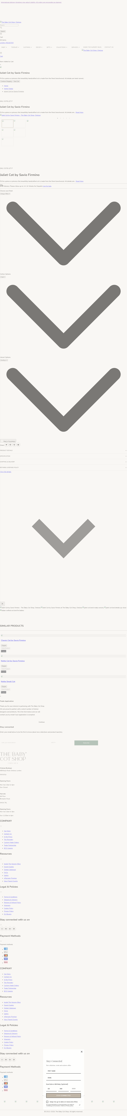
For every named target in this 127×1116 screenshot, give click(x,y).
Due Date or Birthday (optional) (57, 1084)
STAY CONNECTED (63, 1095)
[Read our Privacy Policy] (79, 1105)
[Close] (81, 1051)
